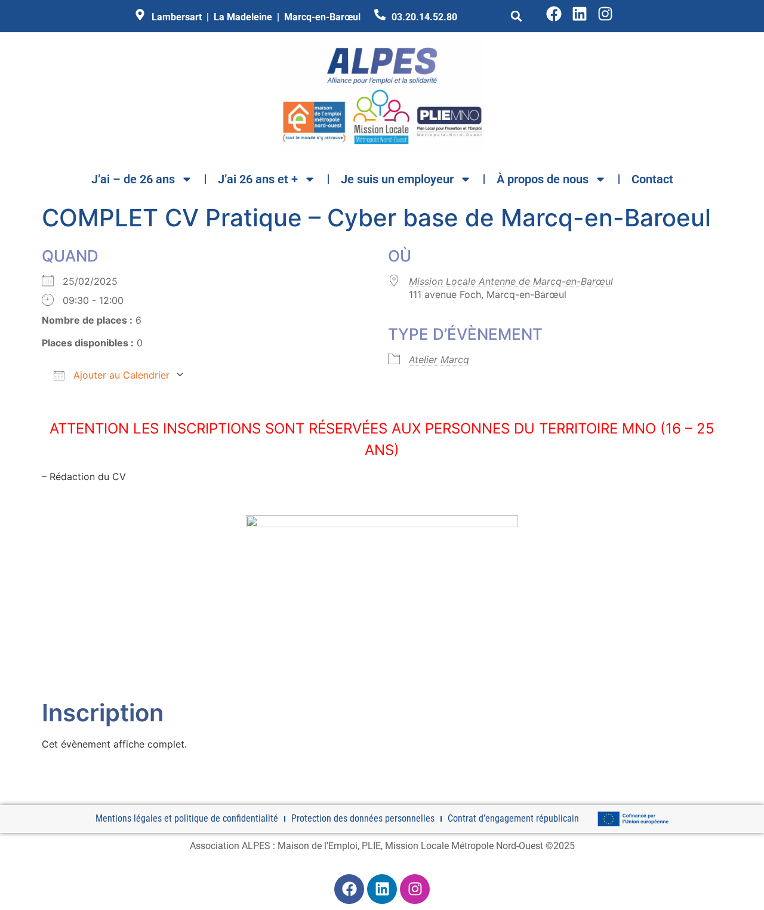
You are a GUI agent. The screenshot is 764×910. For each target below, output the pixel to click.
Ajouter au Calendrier (120, 375)
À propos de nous (543, 179)
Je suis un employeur (397, 179)
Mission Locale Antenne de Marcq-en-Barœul (511, 281)
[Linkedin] (579, 13)
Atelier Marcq (439, 359)
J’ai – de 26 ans (133, 179)
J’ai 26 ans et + (258, 179)
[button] (516, 16)
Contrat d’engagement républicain (513, 818)
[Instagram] (605, 13)
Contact (652, 179)
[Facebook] (554, 13)
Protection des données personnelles (363, 818)
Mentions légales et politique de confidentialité (187, 818)
